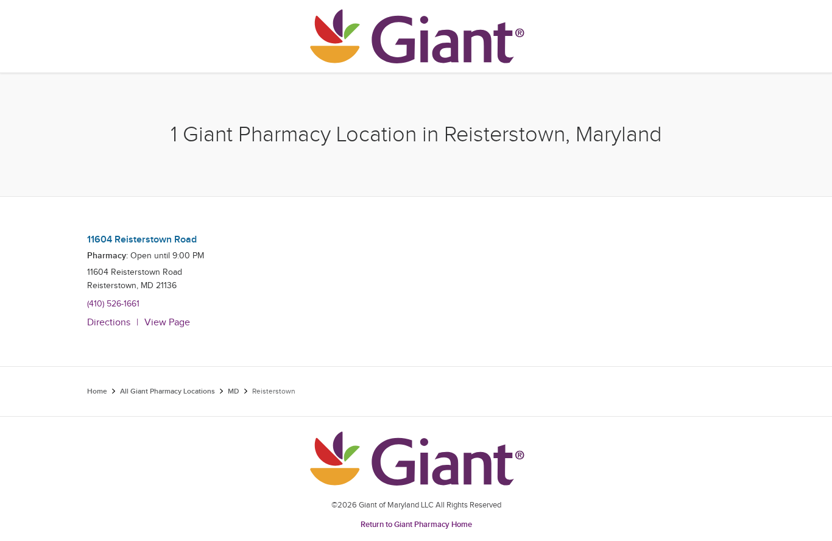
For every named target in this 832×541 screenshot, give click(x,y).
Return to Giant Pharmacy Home (416, 524)
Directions (108, 322)
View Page (167, 322)
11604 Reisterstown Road (142, 240)
